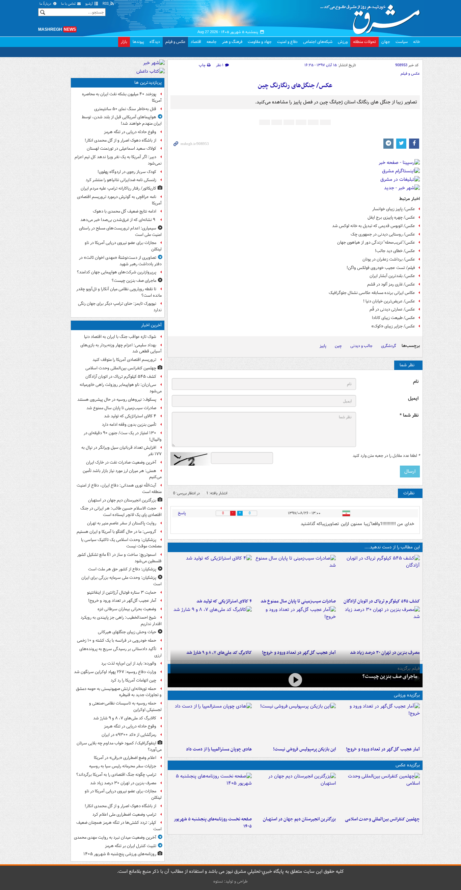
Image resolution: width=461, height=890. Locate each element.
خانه (416, 42)
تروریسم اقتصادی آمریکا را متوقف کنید (124, 359)
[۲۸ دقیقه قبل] (379, 793)
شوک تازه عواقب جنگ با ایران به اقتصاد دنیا (120, 336)
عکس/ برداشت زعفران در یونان (388, 259)
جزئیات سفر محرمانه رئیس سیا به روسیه (122, 766)
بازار (124, 42)
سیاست (402, 42)
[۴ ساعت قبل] (211, 793)
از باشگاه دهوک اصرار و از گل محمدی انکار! (120, 140)
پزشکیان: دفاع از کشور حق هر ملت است (122, 569)
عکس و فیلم (175, 42)
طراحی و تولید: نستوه (230, 881)
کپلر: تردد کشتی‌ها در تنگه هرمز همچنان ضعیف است (119, 825)
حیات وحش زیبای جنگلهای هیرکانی (127, 632)
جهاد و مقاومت (260, 42)
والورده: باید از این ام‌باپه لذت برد (128, 663)
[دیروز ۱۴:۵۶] (211, 723)
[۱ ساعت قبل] (295, 793)
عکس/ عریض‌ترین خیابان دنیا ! (389, 301)
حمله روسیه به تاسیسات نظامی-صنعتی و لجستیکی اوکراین (125, 706)
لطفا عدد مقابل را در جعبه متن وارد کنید (386, 456)
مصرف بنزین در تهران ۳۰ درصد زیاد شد (123, 783)
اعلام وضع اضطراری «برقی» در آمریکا (125, 758)
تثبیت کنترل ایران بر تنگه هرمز (130, 846)
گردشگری (388, 346)
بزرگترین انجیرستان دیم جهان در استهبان (299, 819)
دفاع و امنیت (287, 42)
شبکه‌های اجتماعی (317, 42)
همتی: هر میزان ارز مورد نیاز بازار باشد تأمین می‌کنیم (122, 474)
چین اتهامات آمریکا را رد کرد (133, 680)
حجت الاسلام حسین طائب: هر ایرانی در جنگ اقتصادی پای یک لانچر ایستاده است (121, 511)
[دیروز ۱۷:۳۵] (295, 723)
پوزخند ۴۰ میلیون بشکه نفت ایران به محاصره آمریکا (122, 97)
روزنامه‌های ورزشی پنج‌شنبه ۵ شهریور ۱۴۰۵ (119, 854)
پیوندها (138, 42)
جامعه (212, 42)
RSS (106, 3)
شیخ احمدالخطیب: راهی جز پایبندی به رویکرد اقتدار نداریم (121, 620)
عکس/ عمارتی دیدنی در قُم (392, 309)
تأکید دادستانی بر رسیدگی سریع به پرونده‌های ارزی (120, 652)
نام (415, 381)
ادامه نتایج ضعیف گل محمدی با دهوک (124, 211)
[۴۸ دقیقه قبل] (295, 575)
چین (338, 346)
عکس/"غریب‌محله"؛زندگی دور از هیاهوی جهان (376, 242)
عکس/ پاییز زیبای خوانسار (393, 209)
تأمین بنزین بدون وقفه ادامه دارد (129, 424)
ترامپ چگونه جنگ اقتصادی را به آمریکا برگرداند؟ (116, 774)
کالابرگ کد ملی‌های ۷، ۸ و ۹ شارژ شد (124, 718)
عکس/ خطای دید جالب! (395, 251)
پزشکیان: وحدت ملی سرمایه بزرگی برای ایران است (121, 580)
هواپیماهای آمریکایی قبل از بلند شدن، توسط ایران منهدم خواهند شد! (122, 120)
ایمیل (413, 398)
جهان (385, 42)
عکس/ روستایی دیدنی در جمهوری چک (383, 234)
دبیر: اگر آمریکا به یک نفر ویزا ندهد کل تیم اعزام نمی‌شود (118, 160)
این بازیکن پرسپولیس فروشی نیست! (304, 749)
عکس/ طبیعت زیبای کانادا (393, 318)
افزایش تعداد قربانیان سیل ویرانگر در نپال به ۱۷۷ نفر (121, 450)
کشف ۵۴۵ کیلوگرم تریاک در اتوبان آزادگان (382, 601)
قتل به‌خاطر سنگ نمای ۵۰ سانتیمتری (125, 109)
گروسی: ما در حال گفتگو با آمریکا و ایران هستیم (116, 531)
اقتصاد (196, 42)
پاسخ (182, 513)
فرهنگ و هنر (232, 42)
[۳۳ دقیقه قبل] (379, 575)
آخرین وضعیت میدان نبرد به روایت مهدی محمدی (115, 837)
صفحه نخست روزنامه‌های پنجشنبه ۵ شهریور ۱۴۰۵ (213, 822)
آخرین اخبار (151, 325)
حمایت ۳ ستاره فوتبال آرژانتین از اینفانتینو (121, 592)
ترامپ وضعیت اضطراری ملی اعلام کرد (124, 814)
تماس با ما (69, 3)
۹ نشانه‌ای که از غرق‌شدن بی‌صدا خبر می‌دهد (118, 220)
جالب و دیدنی (361, 346)
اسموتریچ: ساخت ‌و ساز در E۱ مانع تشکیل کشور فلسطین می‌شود (119, 557)
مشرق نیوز (372, 17)
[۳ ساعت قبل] (379, 626)
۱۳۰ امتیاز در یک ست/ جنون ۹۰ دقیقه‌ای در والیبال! (123, 436)
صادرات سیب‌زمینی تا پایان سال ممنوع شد (298, 601)
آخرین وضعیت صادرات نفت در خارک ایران (121, 462)
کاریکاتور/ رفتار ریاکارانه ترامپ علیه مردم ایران (118, 188)
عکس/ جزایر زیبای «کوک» (393, 326)
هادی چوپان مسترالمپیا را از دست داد (219, 749)
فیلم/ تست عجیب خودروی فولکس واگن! (381, 268)
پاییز (323, 346)
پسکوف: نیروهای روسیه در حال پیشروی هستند (116, 399)
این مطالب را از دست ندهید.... (392, 547)
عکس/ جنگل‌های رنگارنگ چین (295, 85)
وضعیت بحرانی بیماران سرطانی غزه (127, 609)
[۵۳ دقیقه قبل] (211, 575)
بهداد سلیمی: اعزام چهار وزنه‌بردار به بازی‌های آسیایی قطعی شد (121, 348)
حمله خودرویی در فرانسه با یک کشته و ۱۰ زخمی (116, 640)
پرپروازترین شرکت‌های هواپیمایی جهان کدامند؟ (116, 272)
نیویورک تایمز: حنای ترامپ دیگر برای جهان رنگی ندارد (120, 306)
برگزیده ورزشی (407, 695)
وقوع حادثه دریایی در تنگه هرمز (130, 132)
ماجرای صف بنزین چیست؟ (389, 676)
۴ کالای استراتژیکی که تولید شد (224, 601)
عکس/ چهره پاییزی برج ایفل (391, 217)
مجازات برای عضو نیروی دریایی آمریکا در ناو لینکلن (123, 246)
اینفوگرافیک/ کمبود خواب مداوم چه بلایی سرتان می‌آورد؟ (119, 746)
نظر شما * (409, 415)
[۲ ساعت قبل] (295, 626)
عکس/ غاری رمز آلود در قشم (391, 284)
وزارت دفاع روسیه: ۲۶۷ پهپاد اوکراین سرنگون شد (115, 672)
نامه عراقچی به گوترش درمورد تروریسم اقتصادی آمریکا (119, 200)
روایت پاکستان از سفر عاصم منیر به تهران (121, 523)
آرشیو (89, 3)
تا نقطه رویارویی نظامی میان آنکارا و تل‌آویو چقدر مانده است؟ (119, 292)
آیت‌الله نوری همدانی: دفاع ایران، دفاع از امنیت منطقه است (119, 488)
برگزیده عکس (408, 765)
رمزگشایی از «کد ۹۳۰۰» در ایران (129, 735)
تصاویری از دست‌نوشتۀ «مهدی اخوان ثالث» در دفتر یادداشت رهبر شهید (120, 260)
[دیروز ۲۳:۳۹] (295, 679)
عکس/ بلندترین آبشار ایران (392, 276)
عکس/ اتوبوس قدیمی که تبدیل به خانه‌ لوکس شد (373, 226)
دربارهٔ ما (45, 3)
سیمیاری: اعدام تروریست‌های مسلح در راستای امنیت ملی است (120, 231)
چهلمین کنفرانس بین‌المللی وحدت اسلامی (382, 819)
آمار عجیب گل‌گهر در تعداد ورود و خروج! (383, 749)
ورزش (343, 42)
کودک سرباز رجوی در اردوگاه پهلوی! (127, 172)
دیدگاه (155, 42)
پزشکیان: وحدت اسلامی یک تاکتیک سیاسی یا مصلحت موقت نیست (121, 543)
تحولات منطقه (364, 42)
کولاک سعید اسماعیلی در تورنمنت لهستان (121, 148)
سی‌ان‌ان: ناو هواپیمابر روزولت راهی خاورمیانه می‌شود (121, 387)
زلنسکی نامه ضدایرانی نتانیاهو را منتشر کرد (121, 180)
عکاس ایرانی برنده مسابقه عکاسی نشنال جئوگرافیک (372, 293)
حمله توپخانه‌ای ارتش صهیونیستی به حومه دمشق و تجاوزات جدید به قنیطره (119, 692)
